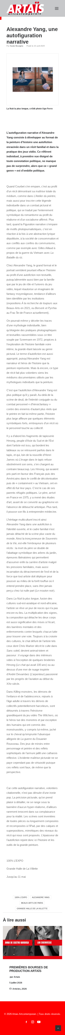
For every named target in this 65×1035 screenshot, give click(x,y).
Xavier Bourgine (16, 46)
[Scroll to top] (58, 1027)
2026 (24, 989)
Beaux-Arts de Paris (32, 903)
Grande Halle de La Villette (32, 908)
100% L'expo (21, 897)
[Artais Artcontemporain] (25, 8)
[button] (56, 8)
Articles (16, 989)
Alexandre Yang (41, 897)
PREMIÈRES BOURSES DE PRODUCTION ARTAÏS (28, 969)
